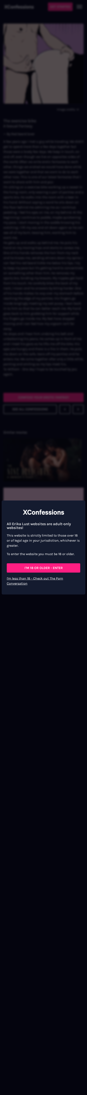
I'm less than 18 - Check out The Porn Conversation (35, 580)
